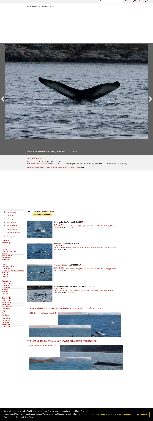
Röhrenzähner (6, 283)
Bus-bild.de (10, 215)
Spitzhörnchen (7, 298)
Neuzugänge (6, 318)
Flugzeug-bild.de (12, 226)
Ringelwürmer (6, 281)
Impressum (6, 324)
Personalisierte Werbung (26, 417)
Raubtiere (5, 277)
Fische (4, 245)
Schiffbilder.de (11, 222)
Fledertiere (5, 247)
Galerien (57, 167)
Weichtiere (5, 315)
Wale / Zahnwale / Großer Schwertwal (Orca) (68, 226)
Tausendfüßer (6, 302)
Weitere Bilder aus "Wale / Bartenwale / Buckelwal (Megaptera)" (62, 340)
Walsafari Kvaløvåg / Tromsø (70, 167)
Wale (3, 313)
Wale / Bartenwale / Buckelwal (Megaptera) (101, 290)
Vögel (4, 311)
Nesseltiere (6, 268)
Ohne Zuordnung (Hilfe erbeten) (13, 270)
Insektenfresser (7, 255)
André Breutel (34, 158)
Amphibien (5, 240)
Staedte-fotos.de (12, 229)
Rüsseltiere (6, 287)
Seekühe (5, 292)
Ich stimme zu (142, 414)
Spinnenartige (6, 296)
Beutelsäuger (6, 243)
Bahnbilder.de (11, 212)
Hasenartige (6, 249)
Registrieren (139, 1)
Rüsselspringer (7, 285)
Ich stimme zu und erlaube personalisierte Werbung (111, 414)
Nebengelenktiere (8, 266)
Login (149, 1)
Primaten (5, 275)
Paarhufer (5, 272)
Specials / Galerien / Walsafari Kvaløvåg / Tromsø (100, 226)
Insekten (5, 253)
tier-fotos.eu (8, 1)
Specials (49, 167)
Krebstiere (5, 260)
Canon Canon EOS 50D (39, 164)
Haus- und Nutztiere (9, 251)
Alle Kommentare (48, 211)
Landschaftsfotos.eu (13, 232)
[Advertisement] (89, 25)
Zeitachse (5, 322)
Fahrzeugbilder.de (12, 219)
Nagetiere (5, 264)
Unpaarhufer (6, 309)
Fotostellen (6, 320)
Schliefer (5, 289)
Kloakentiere (6, 257)
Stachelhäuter (6, 300)
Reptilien (5, 279)
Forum (129, 1)
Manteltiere (6, 262)
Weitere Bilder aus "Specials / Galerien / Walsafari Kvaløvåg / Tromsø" (65, 308)
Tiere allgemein (7, 306)
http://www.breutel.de (34, 162)
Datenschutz (6, 326)
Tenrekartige (6, 304)
